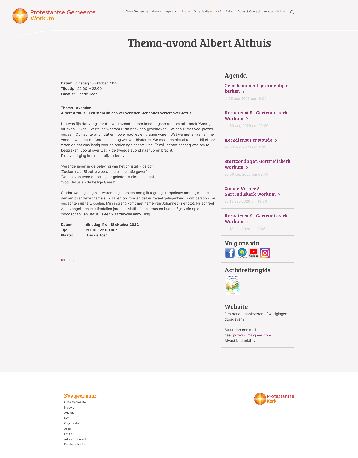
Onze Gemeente (137, 11)
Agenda (170, 11)
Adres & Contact (248, 11)
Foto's (230, 11)
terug (66, 260)
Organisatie (201, 11)
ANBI (218, 11)
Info (184, 11)
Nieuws (156, 11)
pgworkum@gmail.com (252, 335)
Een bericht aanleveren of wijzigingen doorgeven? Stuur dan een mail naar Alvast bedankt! (256, 323)
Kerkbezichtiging (275, 11)
